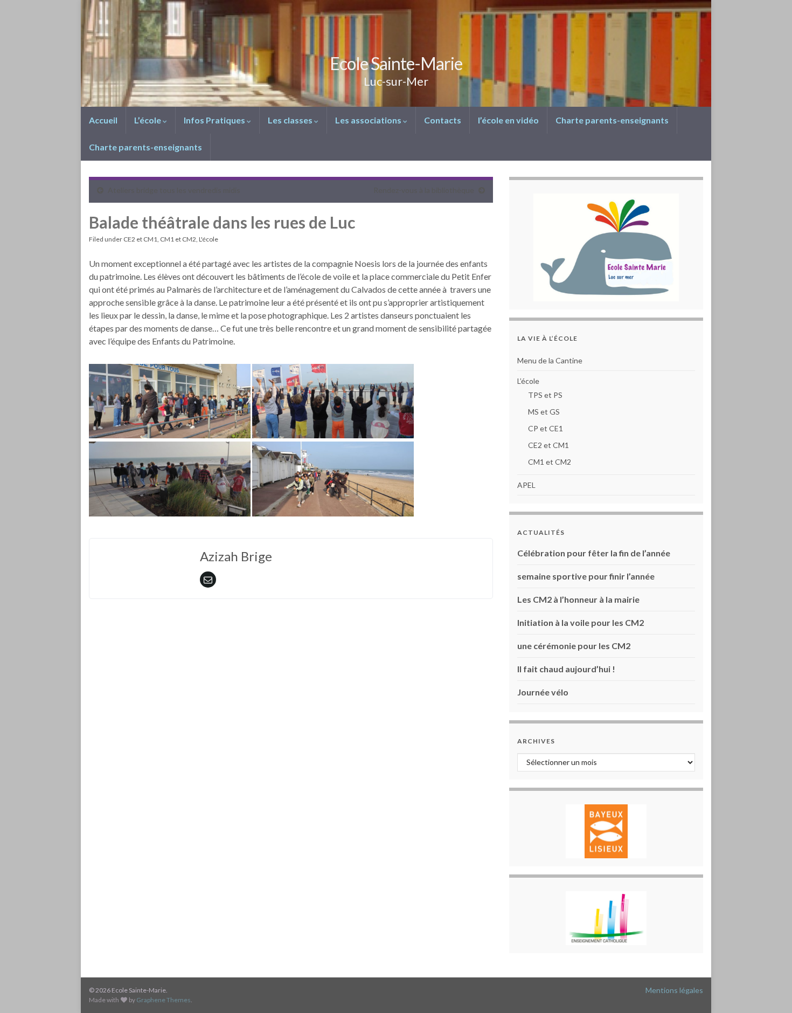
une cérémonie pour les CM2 (573, 645)
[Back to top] (767, 988)
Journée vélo (542, 692)
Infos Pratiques (215, 120)
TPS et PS (545, 394)
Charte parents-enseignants (612, 120)
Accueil (103, 120)
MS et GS (544, 411)
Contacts (442, 120)
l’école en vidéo (508, 120)
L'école (208, 239)
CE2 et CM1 (140, 239)
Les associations (369, 120)
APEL (526, 485)
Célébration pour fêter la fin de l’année (593, 553)
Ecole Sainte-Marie (396, 63)
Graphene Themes (163, 1000)
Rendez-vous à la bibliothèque (423, 190)
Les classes (291, 120)
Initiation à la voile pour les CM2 (580, 622)
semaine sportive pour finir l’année (586, 576)
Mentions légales (674, 990)
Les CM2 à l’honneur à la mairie (578, 599)
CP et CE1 (545, 428)
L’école (148, 120)
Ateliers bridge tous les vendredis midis (174, 190)
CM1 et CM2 (178, 239)
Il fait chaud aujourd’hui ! (566, 669)
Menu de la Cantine (549, 360)
